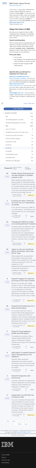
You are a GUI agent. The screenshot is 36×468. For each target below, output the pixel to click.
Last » (26, 424)
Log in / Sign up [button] (29, 103)
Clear (31, 113)
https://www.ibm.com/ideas (18, 78)
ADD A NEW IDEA (18, 108)
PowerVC (19, 196)
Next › (20, 424)
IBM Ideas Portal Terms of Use (22, 432)
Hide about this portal (15, 5)
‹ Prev (13, 421)
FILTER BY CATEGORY (11, 113)
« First (7, 421)
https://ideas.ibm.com (16, 85)
